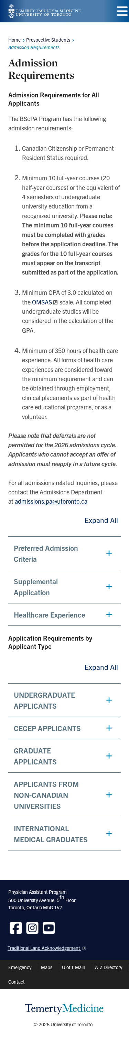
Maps (46, 967)
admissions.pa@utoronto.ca (51, 501)
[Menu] (122, 11)
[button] (64, 553)
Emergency (19, 967)
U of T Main (73, 967)
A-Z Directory (108, 967)
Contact (16, 981)
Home (14, 39)
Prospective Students (48, 39)
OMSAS (42, 302)
